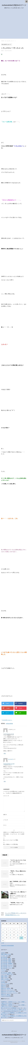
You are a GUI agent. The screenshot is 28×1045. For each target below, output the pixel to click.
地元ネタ (3, 985)
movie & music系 (5, 996)
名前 (5, 814)
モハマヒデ (10, 759)
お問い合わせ (14, 1031)
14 (17, 932)
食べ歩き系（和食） (6, 958)
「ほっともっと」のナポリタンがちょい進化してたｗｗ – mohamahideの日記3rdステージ (13, 1009)
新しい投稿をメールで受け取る (10, 844)
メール (5, 819)
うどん (3, 971)
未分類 (3, 982)
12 (10, 932)
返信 (5, 753)
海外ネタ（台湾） (6, 988)
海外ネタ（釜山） (6, 994)
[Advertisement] (14, 24)
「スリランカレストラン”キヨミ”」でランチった (18, 861)
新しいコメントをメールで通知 (10, 840)
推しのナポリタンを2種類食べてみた (11, 1008)
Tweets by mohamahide (7, 945)
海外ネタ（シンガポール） (8, 991)
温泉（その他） (5, 979)
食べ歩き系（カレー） (7, 720)
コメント (6, 795)
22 (21, 934)
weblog (3, 952)
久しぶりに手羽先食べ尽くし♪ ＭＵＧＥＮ (15, 913)
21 (17, 934)
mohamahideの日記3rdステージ (14, 5)
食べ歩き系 (4, 957)
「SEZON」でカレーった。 (17, 902)
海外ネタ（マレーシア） (7, 990)
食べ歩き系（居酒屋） (7, 963)
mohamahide (9, 723)
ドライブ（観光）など (7, 974)
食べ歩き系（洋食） (6, 960)
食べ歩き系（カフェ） (7, 965)
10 (3, 932)
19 (10, 934)
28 (17, 937)
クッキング (4, 980)
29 (21, 937)
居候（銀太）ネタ (6, 954)
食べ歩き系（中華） (6, 962)
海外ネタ (3, 986)
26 (10, 937)
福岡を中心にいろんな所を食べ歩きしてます (14, 1037)
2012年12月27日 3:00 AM (8, 734)
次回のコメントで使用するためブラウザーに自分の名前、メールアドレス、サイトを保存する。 (13, 834)
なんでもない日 (5, 983)
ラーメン (3, 969)
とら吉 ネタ (4, 955)
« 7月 (2, 943)
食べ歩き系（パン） (6, 968)
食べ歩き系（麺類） (6, 972)
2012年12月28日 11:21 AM (8, 763)
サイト (4, 825)
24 (3, 937)
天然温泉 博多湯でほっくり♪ (12, 915)
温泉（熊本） (4, 976)
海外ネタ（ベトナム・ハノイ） (9, 993)
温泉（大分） (4, 977)
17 (3, 934)
